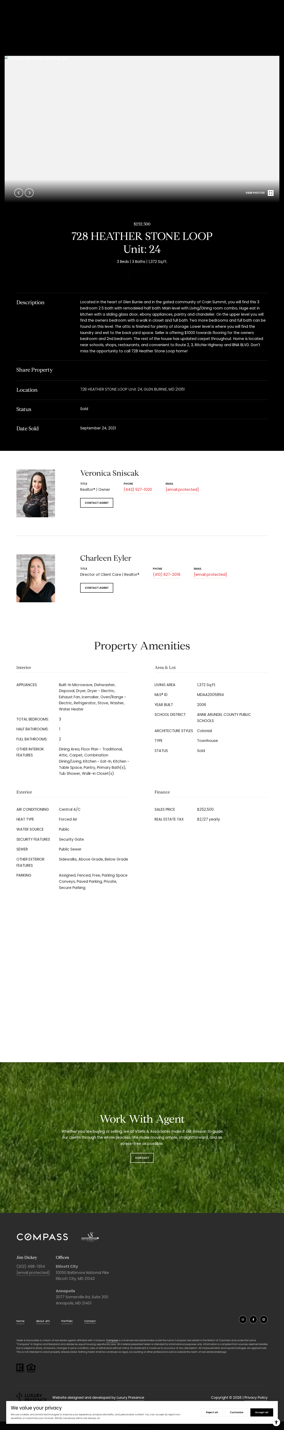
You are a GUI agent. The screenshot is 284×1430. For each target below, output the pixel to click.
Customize (236, 1412)
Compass (112, 1340)
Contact (90, 1321)
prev (18, 192)
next (29, 192)
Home (20, 1321)
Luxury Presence (130, 1397)
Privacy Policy (256, 1397)
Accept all (261, 1412)
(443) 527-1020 (138, 489)
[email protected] (33, 1272)
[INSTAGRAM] (243, 1319)
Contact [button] (142, 1158)
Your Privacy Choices (142, 1425)
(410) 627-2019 (166, 574)
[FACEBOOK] (253, 1319)
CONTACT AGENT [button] (97, 503)
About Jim (43, 1321)
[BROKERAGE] (264, 1319)
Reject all (212, 1412)
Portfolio (67, 1321)
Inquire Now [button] (142, 276)
